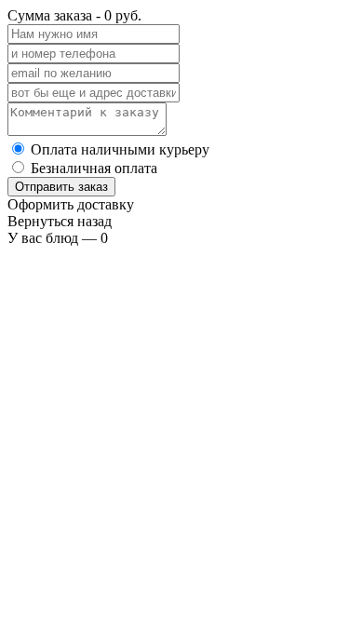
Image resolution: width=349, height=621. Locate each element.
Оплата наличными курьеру (120, 149)
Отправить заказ (61, 187)
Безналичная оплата (94, 168)
